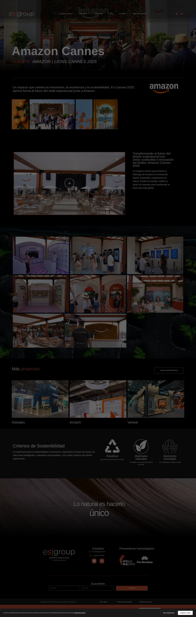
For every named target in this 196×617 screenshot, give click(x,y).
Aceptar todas (185, 613)
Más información (79, 613)
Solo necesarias (168, 613)
